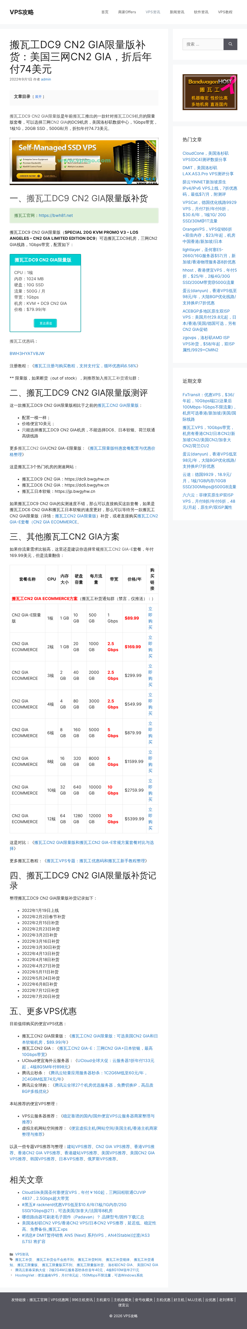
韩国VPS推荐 (42, 1158)
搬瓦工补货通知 (118, 378)
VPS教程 (225, 12)
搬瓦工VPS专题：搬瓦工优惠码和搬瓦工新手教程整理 (96, 860)
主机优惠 (163, 1299)
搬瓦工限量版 (27, 1265)
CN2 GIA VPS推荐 (113, 1146)
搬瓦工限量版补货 (90, 1265)
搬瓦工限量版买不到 (57, 1265)
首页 (105, 12)
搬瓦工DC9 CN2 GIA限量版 (35, 116)
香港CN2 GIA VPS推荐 (39, 1152)
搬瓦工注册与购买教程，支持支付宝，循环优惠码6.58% (85, 365)
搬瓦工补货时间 (90, 1259)
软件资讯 (201, 12)
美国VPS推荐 (113, 1152)
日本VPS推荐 (71, 1158)
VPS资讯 (153, 12)
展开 (38, 97)
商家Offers (127, 12)
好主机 (179, 1299)
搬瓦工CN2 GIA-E (116, 549)
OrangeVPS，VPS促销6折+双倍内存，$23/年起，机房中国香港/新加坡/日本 (209, 235)
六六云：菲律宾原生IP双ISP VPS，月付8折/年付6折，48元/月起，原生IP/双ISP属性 (209, 501)
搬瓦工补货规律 (118, 1259)
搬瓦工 (79, 116)
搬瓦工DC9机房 (128, 116)
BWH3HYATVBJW (27, 353)
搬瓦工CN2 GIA (32, 448)
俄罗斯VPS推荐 (102, 1158)
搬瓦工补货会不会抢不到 (55, 1259)
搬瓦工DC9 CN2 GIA (66, 198)
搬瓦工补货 (23, 1259)
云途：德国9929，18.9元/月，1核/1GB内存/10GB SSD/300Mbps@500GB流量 (209, 480)
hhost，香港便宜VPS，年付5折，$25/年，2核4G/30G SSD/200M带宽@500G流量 (210, 276)
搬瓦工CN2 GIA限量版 (118, 405)
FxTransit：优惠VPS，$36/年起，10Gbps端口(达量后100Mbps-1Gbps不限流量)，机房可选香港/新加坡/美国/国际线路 (210, 407)
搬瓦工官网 (38, 1299)
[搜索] (230, 44)
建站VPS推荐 (79, 1146)
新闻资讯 (177, 12)
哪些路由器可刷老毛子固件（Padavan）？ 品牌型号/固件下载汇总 (83, 1217)
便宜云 (123, 1305)
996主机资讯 (82, 1299)
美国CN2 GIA (147, 1265)
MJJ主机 (195, 1299)
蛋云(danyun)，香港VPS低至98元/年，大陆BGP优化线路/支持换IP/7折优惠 (210, 296)
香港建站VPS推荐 (80, 1152)
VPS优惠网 (60, 1299)
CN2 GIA (59, 122)
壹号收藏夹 (144, 1299)
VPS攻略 (22, 12)
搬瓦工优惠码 (22, 341)
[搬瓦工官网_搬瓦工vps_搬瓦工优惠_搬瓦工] (210, 108)
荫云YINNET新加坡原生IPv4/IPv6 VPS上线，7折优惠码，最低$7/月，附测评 (210, 188)
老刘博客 (226, 1299)
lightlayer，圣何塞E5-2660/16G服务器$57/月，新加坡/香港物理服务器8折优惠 (209, 255)
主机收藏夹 (123, 1299)
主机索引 (103, 1299)
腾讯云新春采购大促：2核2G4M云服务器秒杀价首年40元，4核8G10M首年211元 (77, 1270)
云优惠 (210, 1299)
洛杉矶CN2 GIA (120, 1265)
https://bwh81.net (56, 215)
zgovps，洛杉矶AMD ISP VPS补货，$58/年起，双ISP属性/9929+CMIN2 (209, 343)
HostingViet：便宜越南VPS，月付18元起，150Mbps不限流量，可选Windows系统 (79, 1275)
